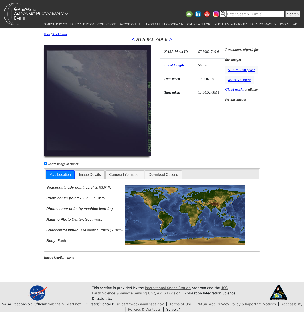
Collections (106, 24)
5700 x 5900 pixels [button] (241, 70)
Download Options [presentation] (163, 174)
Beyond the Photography (164, 24)
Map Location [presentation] (60, 174)
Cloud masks (234, 89)
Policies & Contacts (144, 309)
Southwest (74, 219)
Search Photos (55, 24)
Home (47, 34)
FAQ (294, 24)
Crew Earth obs (199, 24)
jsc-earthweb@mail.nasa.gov (139, 304)
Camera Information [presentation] (124, 174)
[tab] (60, 174)
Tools (284, 24)
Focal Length (174, 65)
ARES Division (168, 293)
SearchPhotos (59, 34)
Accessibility (291, 304)
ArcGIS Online (130, 24)
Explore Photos (82, 24)
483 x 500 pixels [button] (239, 80)
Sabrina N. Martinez (64, 304)
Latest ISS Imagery (263, 24)
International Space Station (168, 288)
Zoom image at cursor (62, 164)
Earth (56, 241)
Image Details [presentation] (90, 174)
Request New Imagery (231, 24)
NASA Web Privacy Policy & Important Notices (236, 304)
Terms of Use (180, 304)
